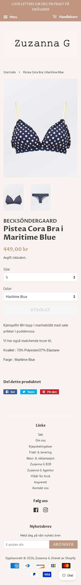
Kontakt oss (40, 488)
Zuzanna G (42, 558)
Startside (9, 72)
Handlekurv (68, 17)
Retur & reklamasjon (41, 458)
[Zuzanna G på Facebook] (35, 511)
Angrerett (40, 482)
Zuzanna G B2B (40, 464)
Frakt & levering (40, 452)
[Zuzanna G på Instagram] (45, 511)
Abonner (63, 544)
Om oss (41, 440)
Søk (40, 434)
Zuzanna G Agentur (40, 470)
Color (7, 288)
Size (6, 269)
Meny (13, 17)
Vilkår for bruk (40, 476)
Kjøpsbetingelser (40, 446)
